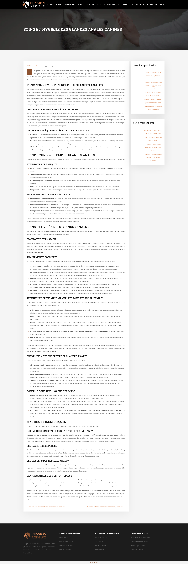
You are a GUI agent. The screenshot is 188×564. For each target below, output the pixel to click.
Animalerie (128, 5)
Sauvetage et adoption (146, 5)
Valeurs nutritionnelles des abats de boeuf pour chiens (105, 507)
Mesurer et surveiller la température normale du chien (47, 507)
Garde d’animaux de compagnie (61, 5)
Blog (162, 5)
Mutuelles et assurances (89, 5)
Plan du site (94, 562)
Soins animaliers (111, 5)
